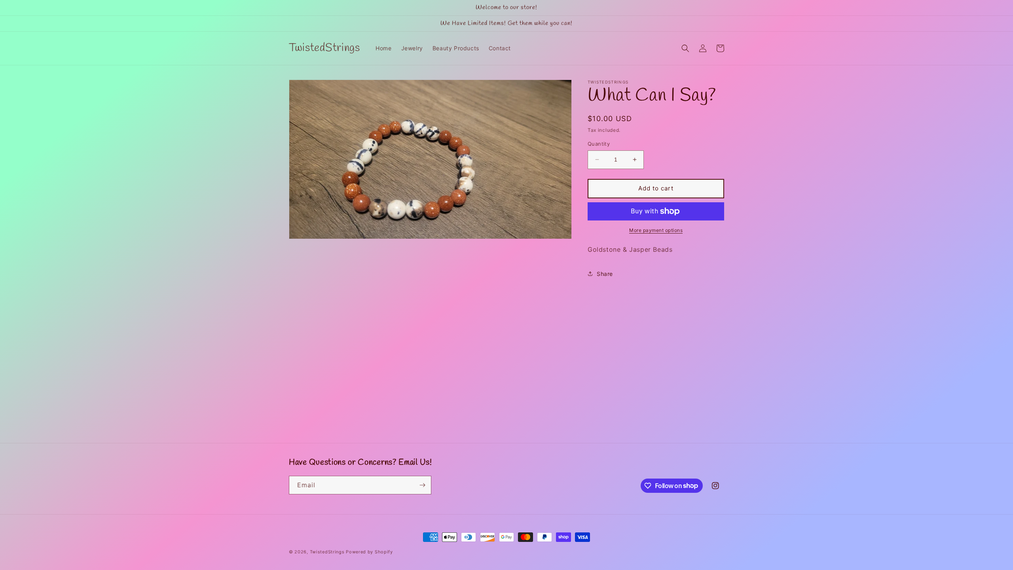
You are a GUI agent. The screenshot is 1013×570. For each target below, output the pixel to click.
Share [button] (605, 273)
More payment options (656, 230)
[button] (685, 48)
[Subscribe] (422, 485)
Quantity (599, 144)
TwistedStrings (327, 552)
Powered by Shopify (369, 552)
